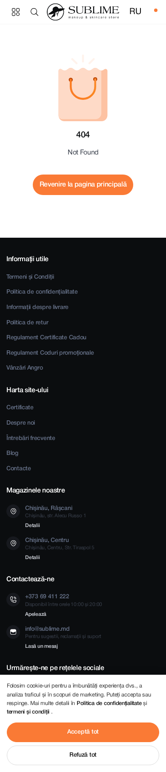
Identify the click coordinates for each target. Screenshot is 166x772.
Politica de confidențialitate (42, 292)
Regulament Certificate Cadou (46, 338)
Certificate (20, 408)
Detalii (32, 525)
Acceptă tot (83, 732)
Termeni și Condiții (30, 277)
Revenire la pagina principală (83, 185)
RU (135, 12)
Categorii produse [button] (15, 12)
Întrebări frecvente (30, 438)
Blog (12, 453)
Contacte (18, 469)
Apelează (35, 614)
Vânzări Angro (24, 368)
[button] (36, 12)
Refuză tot (83, 755)
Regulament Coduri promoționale (50, 353)
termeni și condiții (29, 712)
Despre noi (20, 423)
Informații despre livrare (37, 307)
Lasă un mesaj (41, 646)
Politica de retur (27, 323)
